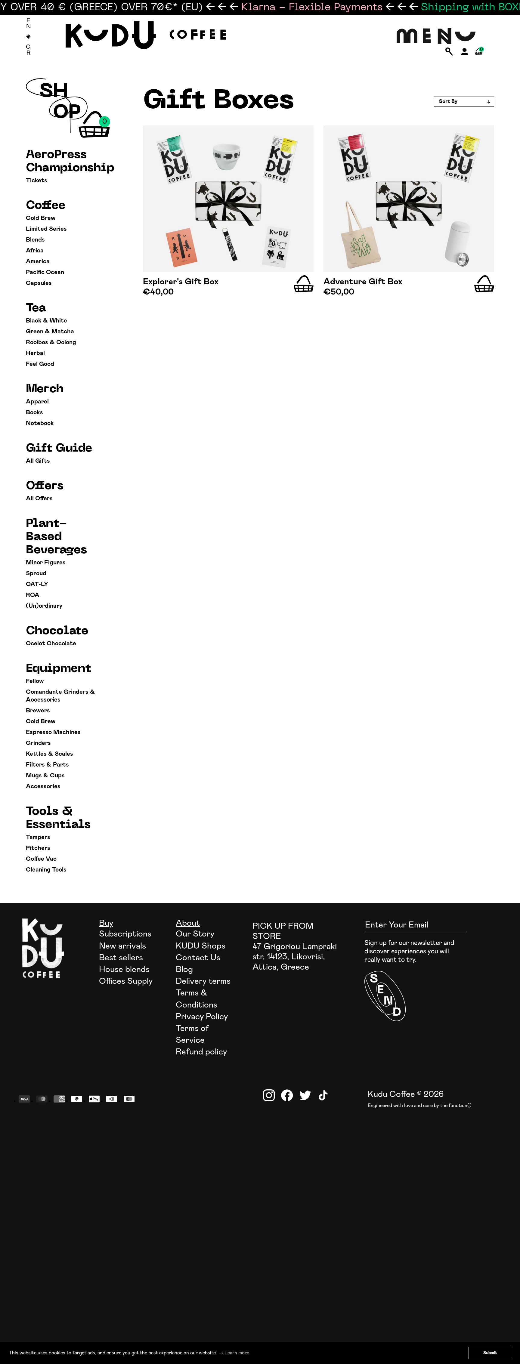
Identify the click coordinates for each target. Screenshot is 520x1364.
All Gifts (38, 461)
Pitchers (38, 848)
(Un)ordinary (44, 606)
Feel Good (40, 364)
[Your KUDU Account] (465, 53)
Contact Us (198, 958)
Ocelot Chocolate (51, 643)
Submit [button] (490, 1353)
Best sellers (121, 958)
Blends (35, 240)
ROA (32, 595)
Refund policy (201, 1052)
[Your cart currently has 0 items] (478, 58)
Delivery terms (203, 981)
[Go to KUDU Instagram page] (269, 1095)
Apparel (37, 402)
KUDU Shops (200, 946)
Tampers (38, 837)
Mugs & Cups (45, 776)
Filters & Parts (47, 765)
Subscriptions (125, 934)
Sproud (36, 573)
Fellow (35, 681)
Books (34, 412)
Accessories (43, 786)
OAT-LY (37, 584)
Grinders (38, 743)
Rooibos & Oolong (51, 342)
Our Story (195, 934)
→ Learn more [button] (234, 1352)
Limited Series (46, 229)
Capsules (39, 283)
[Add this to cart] (304, 283)
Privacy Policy (202, 1017)
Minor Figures (46, 563)
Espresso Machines (53, 732)
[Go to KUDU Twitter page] (305, 1095)
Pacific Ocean (45, 272)
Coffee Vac (41, 859)
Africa (35, 251)
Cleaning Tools (46, 870)
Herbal (35, 353)
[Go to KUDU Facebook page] (287, 1095)
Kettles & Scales (49, 754)
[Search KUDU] (449, 52)
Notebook (40, 423)
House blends (124, 969)
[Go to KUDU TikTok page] (323, 1095)
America (38, 261)
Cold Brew (41, 218)
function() (460, 1105)
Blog (184, 969)
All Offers (39, 498)
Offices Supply (126, 981)
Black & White (46, 321)
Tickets (36, 180)
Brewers (38, 711)
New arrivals (122, 946)
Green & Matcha (50, 332)
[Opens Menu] (436, 36)
